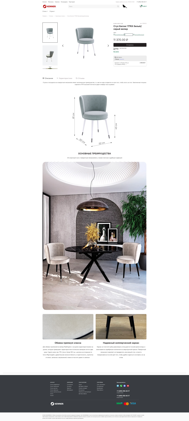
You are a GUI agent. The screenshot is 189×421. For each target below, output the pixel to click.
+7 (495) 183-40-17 (141, 2)
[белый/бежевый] (118, 35)
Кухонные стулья (60, 16)
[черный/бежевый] (138, 35)
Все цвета (116, 51)
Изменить (121, 59)
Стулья (51, 16)
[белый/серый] (128, 35)
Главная (45, 16)
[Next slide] (50, 67)
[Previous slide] (63, 46)
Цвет (114, 32)
